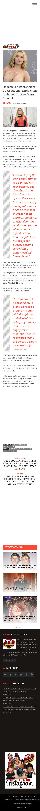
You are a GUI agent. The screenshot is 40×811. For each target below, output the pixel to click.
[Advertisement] (20, 21)
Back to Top (19, 627)
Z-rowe (6, 103)
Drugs (29, 449)
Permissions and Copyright (22, 804)
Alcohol (22, 449)
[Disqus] (20, 517)
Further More (9, 660)
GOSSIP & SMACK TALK (20, 444)
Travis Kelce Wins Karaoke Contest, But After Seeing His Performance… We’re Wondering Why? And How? (19, 708)
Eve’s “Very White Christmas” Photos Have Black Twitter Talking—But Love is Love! (18, 699)
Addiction (13, 449)
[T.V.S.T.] (11, 46)
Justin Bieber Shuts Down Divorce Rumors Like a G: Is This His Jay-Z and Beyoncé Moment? (19, 690)
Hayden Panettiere (9, 451)
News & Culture (8, 446)
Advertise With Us (22, 808)
